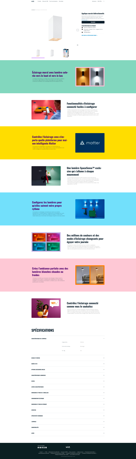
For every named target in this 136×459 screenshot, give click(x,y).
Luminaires (33, 9)
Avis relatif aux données (75, 454)
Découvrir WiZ (45, 1)
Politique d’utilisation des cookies (61, 454)
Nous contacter (72, 452)
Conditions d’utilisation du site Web (73, 453)
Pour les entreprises (53, 1)
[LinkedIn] (42, 447)
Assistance (94, 1)
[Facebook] (38, 447)
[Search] (104, 1)
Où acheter (61, 1)
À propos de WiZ (64, 452)
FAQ (46, 452)
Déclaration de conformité (54, 452)
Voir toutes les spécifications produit (89, 35)
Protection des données (90, 452)
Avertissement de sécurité (43, 453)
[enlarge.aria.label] (77, 45)
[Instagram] (40, 447)
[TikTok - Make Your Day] (46, 447)
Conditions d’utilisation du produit (89, 453)
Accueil (41, 452)
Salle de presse (80, 452)
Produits (39, 1)
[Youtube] (44, 447)
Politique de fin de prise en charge (57, 453)
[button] (100, 1)
